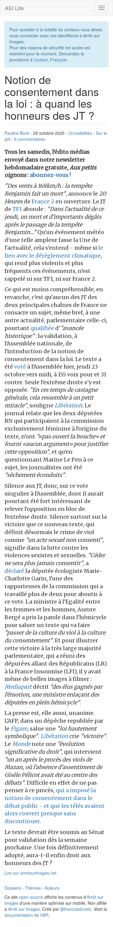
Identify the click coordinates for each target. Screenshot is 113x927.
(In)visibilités (80, 133)
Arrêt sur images (24, 909)
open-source (31, 897)
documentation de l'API (27, 915)
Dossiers (13, 888)
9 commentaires (29, 139)
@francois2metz (75, 909)
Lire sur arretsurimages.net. (31, 873)
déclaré (14, 570)
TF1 (17, 208)
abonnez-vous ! (50, 174)
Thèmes (33, 888)
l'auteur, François (50, 60)
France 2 (43, 201)
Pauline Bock (17, 133)
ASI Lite (14, 8)
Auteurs (52, 888)
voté (20, 366)
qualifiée (42, 328)
